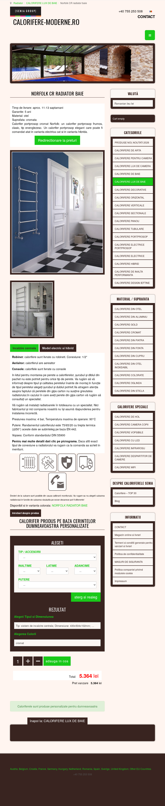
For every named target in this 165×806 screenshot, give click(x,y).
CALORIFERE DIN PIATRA (129, 340)
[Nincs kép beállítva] (32, 309)
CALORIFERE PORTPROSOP (131, 236)
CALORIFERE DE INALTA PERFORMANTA (129, 273)
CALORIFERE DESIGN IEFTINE (132, 282)
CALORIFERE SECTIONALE (130, 213)
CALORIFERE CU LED (127, 440)
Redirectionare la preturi (57, 140)
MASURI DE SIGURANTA (129, 561)
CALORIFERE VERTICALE (129, 205)
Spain (97, 768)
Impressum (121, 581)
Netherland (75, 768)
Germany (52, 768)
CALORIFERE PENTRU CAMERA (133, 158)
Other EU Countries (140, 768)
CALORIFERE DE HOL (127, 416)
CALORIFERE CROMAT (128, 332)
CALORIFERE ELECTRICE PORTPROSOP (129, 246)
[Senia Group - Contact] (57, 481)
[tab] (24, 348)
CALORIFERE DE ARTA (128, 150)
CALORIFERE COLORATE (129, 375)
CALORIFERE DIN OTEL (128, 308)
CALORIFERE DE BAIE (127, 173)
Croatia (33, 768)
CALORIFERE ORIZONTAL (129, 197)
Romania (87, 768)
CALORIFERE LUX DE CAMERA (133, 166)
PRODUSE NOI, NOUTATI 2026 (132, 142)
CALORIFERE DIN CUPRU (129, 355)
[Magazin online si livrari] (86, 462)
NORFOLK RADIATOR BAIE (70, 505)
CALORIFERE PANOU (127, 221)
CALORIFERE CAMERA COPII (131, 424)
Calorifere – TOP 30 (125, 493)
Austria (14, 768)
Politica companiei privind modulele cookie (129, 571)
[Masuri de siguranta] (66, 462)
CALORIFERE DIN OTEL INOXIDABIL (128, 365)
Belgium (23, 768)
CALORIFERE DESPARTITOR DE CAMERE (133, 457)
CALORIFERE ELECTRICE (129, 255)
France (42, 768)
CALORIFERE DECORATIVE (130, 189)
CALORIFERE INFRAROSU (130, 448)
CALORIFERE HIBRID (127, 263)
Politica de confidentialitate (129, 554)
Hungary (63, 768)
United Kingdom (120, 768)
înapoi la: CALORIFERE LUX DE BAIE (57, 720)
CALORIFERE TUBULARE (129, 228)
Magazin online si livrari (128, 534)
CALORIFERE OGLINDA (128, 383)
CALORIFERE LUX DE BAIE (41, 3)
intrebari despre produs (25, 513)
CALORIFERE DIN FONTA (129, 348)
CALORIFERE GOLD (126, 324)
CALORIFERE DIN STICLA (129, 390)
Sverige (105, 768)
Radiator (18, 3)
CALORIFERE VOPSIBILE (129, 432)
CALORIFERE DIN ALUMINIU (131, 316)
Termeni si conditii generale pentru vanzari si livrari (134, 544)
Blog (117, 501)
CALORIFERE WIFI (125, 467)
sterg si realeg (85, 596)
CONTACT (146, 16)
